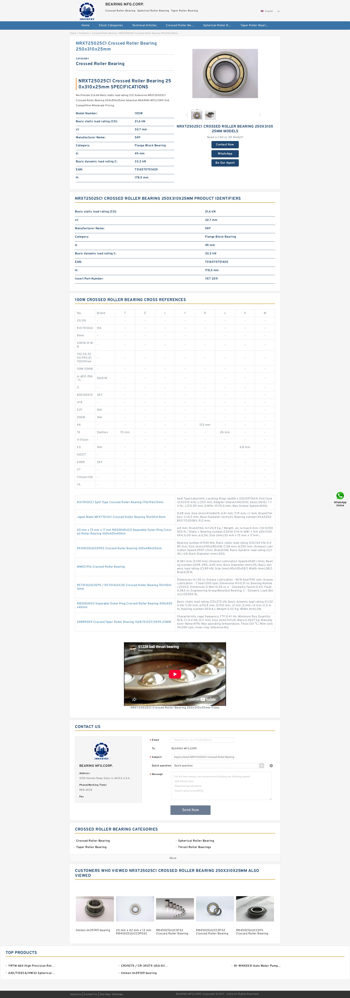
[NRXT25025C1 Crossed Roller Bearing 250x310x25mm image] (225, 73)
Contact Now (225, 145)
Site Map (105, 994)
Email (154, 740)
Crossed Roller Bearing (182, 25)
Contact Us (91, 994)
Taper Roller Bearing (254, 25)
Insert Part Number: (89, 279)
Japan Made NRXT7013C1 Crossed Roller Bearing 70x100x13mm (121, 517)
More (173, 858)
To (153, 748)
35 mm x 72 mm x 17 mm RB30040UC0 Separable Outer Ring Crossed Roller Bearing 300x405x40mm (124, 532)
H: (77, 177)
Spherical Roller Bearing (219, 25)
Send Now (190, 810)
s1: (77, 129)
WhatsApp (225, 154)
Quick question (161, 765)
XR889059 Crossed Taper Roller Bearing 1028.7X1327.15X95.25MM (124, 622)
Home (85, 25)
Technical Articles (144, 25)
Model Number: (87, 113)
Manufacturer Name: (90, 137)
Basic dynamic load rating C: (96, 161)
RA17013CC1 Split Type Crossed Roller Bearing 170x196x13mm (120, 502)
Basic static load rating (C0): (97, 121)
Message (156, 774)
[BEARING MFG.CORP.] (87, 10)
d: (77, 153)
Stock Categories (111, 25)
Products (84, 33)
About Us (76, 994)
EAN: (79, 169)
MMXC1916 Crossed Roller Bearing (101, 567)
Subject (156, 757)
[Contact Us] (340, 499)
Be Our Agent (225, 163)
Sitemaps (117, 994)
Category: (83, 145)
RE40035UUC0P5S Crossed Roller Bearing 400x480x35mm (119, 548)
